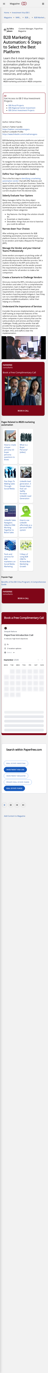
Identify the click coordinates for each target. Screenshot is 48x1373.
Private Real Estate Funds (17, 782)
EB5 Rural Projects (16, 105)
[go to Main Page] (24, 6)
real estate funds (14, 788)
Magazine (8, 17)
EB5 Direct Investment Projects (21, 110)
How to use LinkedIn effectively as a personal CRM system (26, 525)
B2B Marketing (31, 17)
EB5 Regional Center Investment (21, 108)
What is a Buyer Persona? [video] (24, 448)
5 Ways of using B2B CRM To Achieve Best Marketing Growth (25, 560)
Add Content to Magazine (14, 816)
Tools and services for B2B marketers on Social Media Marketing (10, 560)
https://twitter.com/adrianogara (15, 129)
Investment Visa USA (15, 770)
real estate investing (16, 763)
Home (6, 12)
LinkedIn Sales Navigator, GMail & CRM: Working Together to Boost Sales (10, 526)
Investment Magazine (16, 776)
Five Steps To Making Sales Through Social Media (9, 485)
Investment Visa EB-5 (20, 12)
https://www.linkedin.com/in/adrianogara (19, 134)
